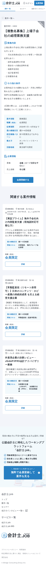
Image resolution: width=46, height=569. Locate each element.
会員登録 (39, 3)
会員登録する (23, 180)
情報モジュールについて (32, 553)
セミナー (23, 9)
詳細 (23, 264)
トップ (4, 499)
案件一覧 (8, 9)
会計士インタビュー (38, 9)
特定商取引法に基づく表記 (11, 553)
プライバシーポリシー (10, 549)
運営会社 (5, 557)
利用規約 (22, 549)
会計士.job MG (8, 526)
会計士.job (6, 522)
